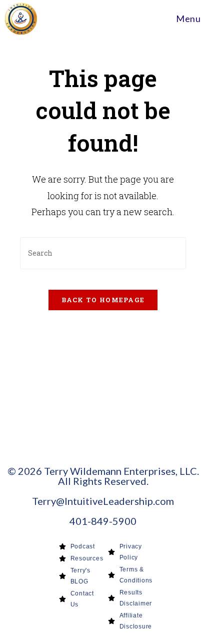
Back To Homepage (103, 299)
